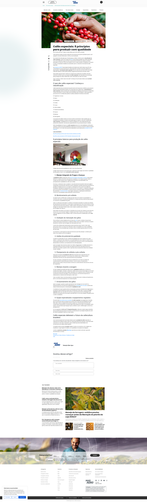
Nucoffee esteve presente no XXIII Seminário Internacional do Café (66, 136)
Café (58, 475)
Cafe (54, 336)
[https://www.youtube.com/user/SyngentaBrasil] (104, 480)
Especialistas (85, 10)
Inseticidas (71, 483)
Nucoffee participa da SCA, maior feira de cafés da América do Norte (67, 133)
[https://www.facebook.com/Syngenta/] (96, 480)
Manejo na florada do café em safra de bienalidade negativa (52, 409)
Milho (59, 473)
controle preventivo (64, 190)
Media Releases (89, 471)
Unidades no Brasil (44, 481)
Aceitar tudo (22, 497)
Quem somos (43, 471)
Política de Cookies (59, 497)
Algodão (59, 477)
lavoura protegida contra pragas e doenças (78, 177)
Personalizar (7, 497)
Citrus (59, 490)
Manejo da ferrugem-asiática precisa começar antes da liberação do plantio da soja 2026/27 (84, 414)
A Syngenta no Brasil (44, 473)
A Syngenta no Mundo (45, 475)
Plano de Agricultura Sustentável (99, 474)
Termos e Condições (73, 497)
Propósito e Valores (44, 477)
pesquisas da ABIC (58, 67)
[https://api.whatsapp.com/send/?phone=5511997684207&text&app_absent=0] (106, 480)
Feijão (59, 488)
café (76, 220)
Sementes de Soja (72, 477)
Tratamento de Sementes (73, 473)
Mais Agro (55, 333)
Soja (58, 471)
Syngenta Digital (72, 479)
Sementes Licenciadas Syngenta (75, 471)
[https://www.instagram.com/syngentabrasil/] (98, 480)
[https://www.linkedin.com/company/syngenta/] (101, 480)
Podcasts (101, 10)
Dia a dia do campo (49, 5)
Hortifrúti (59, 483)
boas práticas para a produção (66, 300)
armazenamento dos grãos (81, 285)
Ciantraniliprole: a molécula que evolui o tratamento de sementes (79, 427)
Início (44, 5)
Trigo (58, 481)
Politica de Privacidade (86, 497)
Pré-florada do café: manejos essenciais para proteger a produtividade (50, 420)
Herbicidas (71, 485)
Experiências (94, 10)
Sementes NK (71, 475)
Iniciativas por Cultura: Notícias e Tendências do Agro (63, 335)
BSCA (71, 59)
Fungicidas (71, 488)
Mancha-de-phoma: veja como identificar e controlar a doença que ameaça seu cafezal (52, 388)
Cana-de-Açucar (61, 479)
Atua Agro (71, 481)
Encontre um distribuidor (45, 483)
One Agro (78, 10)
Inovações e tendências (58, 10)
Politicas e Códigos (44, 479)
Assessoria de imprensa (88, 474)
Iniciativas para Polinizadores (100, 476)
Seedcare (71, 490)
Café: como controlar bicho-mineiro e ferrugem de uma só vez (52, 399)
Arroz (59, 485)
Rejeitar (15, 497)
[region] (15, 493)
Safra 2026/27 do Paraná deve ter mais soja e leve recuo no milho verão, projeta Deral (99, 427)
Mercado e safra (47, 10)
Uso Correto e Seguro (99, 471)
